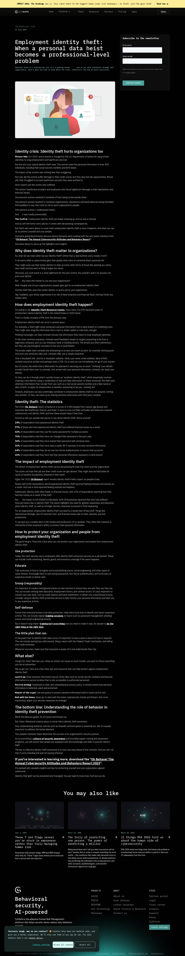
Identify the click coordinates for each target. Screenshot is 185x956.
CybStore (154, 921)
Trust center (157, 904)
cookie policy (36, 938)
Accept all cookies (63, 945)
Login (134, 11)
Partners (108, 11)
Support (154, 913)
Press (152, 917)
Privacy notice (102, 954)
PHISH (94, 900)
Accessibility (157, 954)
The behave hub (21, 26)
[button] (66, 12)
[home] (22, 11)
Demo (163, 11)
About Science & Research (129, 909)
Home (51, 11)
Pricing (122, 11)
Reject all (84, 945)
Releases (96, 913)
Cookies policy (119, 954)
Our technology (100, 909)
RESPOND (96, 904)
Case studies (121, 900)
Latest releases (123, 904)
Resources (94, 11)
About (81, 11)
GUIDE (94, 896)
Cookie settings (159, 927)
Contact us (120, 913)
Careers (154, 909)
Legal (152, 900)
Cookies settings (41, 945)
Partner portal (158, 896)
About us (118, 896)
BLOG (33, 26)
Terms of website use (138, 954)
